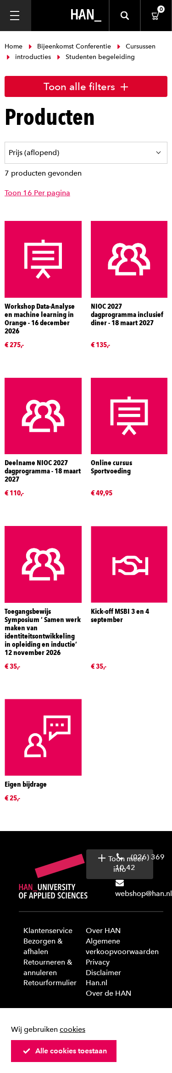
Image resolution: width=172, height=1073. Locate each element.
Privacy (98, 962)
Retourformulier (50, 982)
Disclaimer (103, 972)
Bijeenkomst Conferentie (74, 46)
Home (14, 46)
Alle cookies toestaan (71, 1050)
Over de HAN (108, 993)
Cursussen (139, 46)
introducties (33, 57)
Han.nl (96, 982)
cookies (72, 1029)
